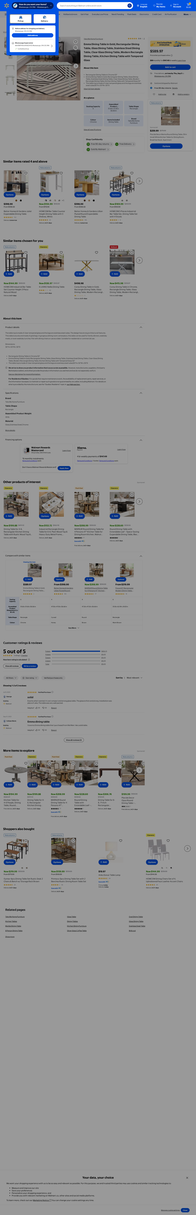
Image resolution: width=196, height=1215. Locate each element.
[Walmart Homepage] (6, 5)
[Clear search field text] (123, 5)
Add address (33, 35)
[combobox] (95, 5)
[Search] (129, 5)
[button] (159, 5)
